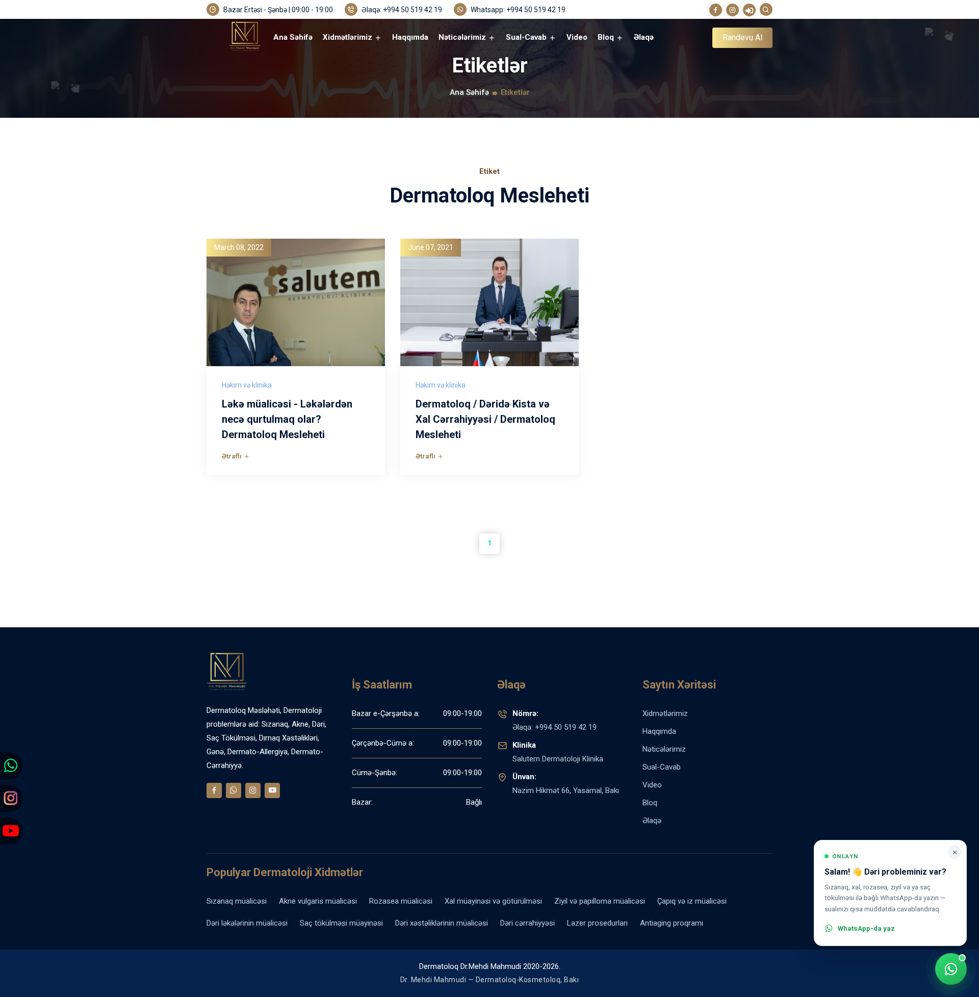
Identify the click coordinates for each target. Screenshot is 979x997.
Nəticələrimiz (463, 37)
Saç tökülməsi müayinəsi (341, 923)
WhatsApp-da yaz (866, 928)
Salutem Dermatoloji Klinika (557, 751)
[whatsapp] (233, 790)
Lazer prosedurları (597, 923)
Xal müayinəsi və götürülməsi (493, 901)
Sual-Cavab (527, 37)
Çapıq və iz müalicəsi (692, 901)
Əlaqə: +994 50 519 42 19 (401, 10)
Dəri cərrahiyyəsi (527, 923)
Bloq (607, 37)
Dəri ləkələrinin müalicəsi (247, 923)
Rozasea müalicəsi (400, 901)
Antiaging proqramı (671, 923)
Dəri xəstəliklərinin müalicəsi (441, 923)
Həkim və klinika (247, 385)
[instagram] (732, 10)
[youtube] (272, 790)
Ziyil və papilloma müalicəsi (599, 901)
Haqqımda (410, 37)
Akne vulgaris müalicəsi (318, 901)
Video (576, 37)
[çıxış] (749, 10)
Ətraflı (232, 455)
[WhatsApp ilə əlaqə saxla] (951, 969)
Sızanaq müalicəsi (237, 901)
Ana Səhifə (293, 37)
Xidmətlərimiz (348, 37)
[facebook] (715, 10)
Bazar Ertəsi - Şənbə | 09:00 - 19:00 (277, 10)
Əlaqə (644, 37)
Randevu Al (742, 37)
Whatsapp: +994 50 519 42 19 (517, 10)
